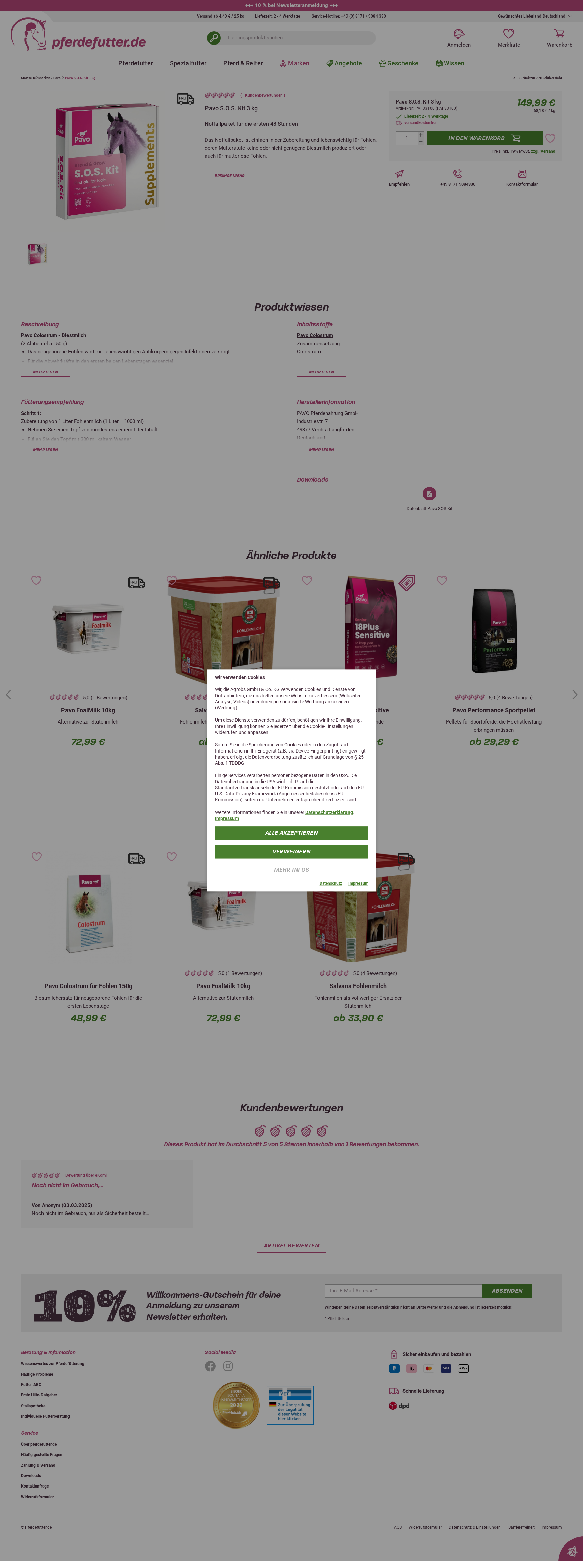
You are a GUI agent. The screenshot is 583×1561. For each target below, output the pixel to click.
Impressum (227, 818)
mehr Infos (291, 870)
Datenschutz (331, 883)
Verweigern (292, 851)
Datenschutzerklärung (329, 812)
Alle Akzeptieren (291, 833)
